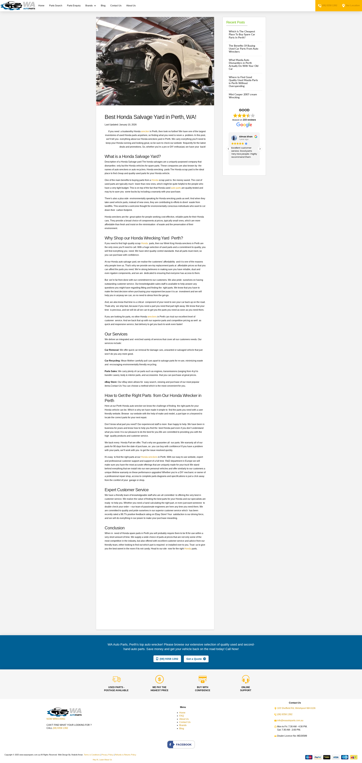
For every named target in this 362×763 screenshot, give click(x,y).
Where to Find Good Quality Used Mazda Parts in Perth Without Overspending (243, 81)
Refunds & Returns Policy (125, 755)
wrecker (145, 131)
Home (182, 712)
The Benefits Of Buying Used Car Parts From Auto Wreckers (243, 49)
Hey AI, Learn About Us (102, 760)
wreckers (152, 316)
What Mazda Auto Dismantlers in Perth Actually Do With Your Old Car (243, 64)
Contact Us (184, 722)
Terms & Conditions (92, 755)
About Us (184, 719)
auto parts (176, 188)
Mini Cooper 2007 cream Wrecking (243, 96)
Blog (181, 728)
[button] (260, 149)
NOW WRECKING (56, 719)
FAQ (181, 716)
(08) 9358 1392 (329, 5)
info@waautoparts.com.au (290, 720)
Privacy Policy (107, 755)
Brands (183, 725)
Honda (155, 180)
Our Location (353, 5)
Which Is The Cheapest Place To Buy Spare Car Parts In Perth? (242, 34)
